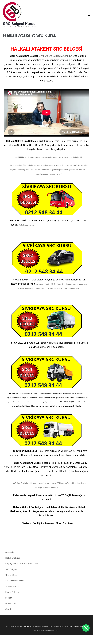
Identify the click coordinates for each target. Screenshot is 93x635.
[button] (86, 628)
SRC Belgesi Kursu (19, 23)
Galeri (8, 609)
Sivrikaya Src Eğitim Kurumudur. (56, 55)
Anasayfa (9, 552)
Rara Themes (74, 626)
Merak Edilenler (12, 592)
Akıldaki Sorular (12, 586)
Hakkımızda (10, 603)
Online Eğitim (11, 575)
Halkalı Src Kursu (12, 558)
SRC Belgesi (11, 569)
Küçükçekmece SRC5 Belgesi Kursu (21, 563)
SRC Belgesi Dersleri (14, 580)
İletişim (8, 598)
